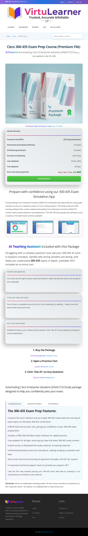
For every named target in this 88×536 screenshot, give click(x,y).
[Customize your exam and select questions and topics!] (68, 227)
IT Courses (36, 513)
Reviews (35, 27)
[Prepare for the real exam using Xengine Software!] (43, 227)
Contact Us (63, 508)
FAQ (44, 27)
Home (8, 36)
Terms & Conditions (66, 513)
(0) (78, 2)
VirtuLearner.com (47, 532)
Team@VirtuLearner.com (16, 1)
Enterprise (23, 27)
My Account (55, 27)
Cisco (14, 36)
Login (62, 2)
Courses (11, 27)
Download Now (44, 179)
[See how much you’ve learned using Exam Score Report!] (17, 227)
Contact (70, 2)
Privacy (61, 517)
